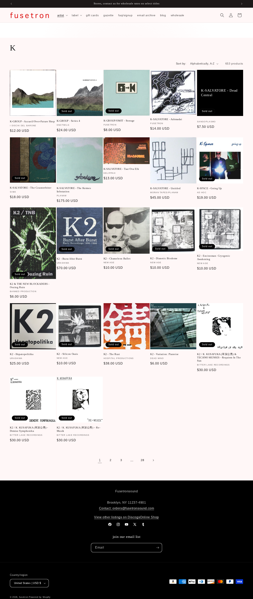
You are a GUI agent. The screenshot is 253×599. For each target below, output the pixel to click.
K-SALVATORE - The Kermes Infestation (74, 190)
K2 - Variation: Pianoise (164, 354)
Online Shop (149, 517)
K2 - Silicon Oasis (67, 353)
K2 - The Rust (112, 354)
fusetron (23, 597)
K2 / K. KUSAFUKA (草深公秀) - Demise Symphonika (29, 429)
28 (142, 460)
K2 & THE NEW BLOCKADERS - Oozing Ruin (29, 285)
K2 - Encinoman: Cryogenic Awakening (213, 257)
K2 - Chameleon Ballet (117, 258)
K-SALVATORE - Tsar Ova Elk (121, 168)
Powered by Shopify (40, 597)
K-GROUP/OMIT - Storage (119, 120)
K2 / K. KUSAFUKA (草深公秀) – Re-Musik (78, 429)
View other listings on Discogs (117, 517)
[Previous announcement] (11, 4)
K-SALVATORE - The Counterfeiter (30, 187)
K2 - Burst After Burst (69, 258)
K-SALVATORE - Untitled (165, 188)
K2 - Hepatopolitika (21, 354)
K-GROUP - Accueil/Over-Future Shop (32, 121)
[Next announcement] (241, 4)
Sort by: (181, 63)
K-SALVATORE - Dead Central (219, 92)
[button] (62, 15)
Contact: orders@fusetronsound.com (126, 508)
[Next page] (153, 460)
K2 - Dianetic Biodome (163, 258)
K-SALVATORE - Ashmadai (166, 119)
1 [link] (100, 460)
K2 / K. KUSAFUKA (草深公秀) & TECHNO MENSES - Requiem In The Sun (219, 357)
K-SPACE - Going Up (209, 188)
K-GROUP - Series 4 (68, 120)
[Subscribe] (157, 547)
